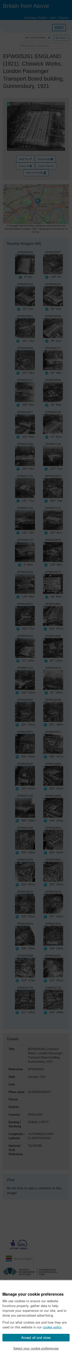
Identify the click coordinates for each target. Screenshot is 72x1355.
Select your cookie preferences (36, 1348)
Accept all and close (36, 1337)
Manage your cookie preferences (33, 1294)
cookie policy (52, 1327)
